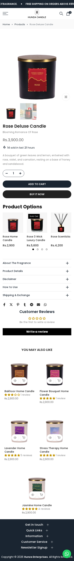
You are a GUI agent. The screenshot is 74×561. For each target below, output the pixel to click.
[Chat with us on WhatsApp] (67, 554)
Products (20, 24)
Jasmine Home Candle (37, 505)
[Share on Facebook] (4, 304)
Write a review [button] (37, 332)
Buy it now (37, 194)
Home (6, 24)
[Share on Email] (38, 304)
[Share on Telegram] (31, 304)
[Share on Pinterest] (18, 304)
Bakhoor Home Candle (19, 391)
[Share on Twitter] (11, 304)
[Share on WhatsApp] (45, 304)
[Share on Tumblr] (24, 304)
